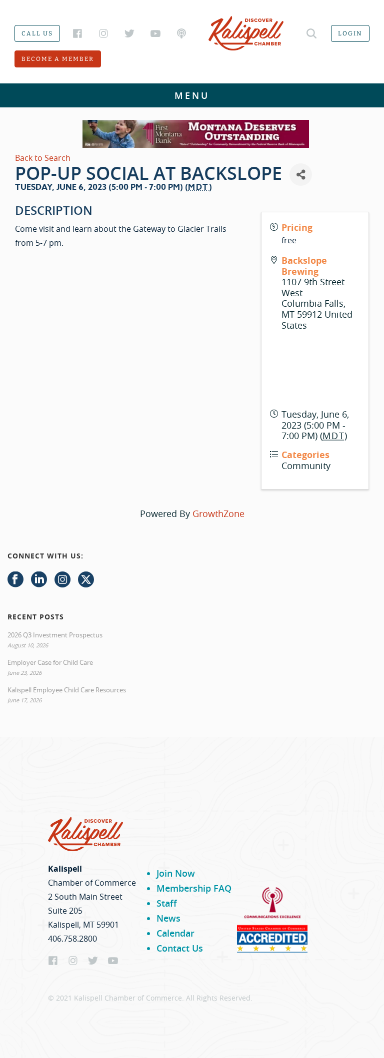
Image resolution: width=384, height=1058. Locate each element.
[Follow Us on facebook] (16, 579)
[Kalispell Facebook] (77, 33)
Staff (166, 903)
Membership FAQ (194, 888)
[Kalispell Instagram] (103, 33)
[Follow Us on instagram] (62, 579)
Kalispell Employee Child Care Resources (67, 689)
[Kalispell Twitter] (129, 33)
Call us (37, 33)
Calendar (175, 933)
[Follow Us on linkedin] (39, 579)
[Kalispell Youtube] (155, 33)
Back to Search (42, 157)
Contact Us (179, 948)
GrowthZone (218, 514)
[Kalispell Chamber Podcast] (181, 33)
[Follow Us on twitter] (86, 579)
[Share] (301, 174)
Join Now (175, 873)
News (168, 918)
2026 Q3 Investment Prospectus (55, 634)
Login (350, 33)
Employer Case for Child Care (50, 662)
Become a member (58, 58)
